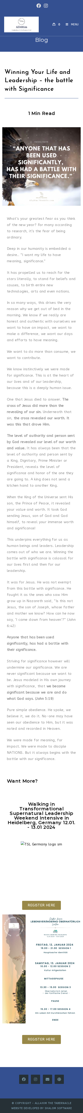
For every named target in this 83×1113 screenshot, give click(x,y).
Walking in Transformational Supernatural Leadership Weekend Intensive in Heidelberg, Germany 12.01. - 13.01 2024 (41, 815)
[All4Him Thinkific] (59, 1079)
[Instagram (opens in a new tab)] (45, 5)
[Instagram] (35, 1079)
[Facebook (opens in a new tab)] (38, 5)
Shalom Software (58, 1108)
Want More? (22, 781)
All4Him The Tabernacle (53, 1103)
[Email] (47, 1079)
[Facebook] (23, 1079)
